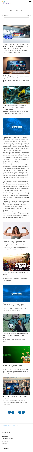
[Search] (27, 15)
